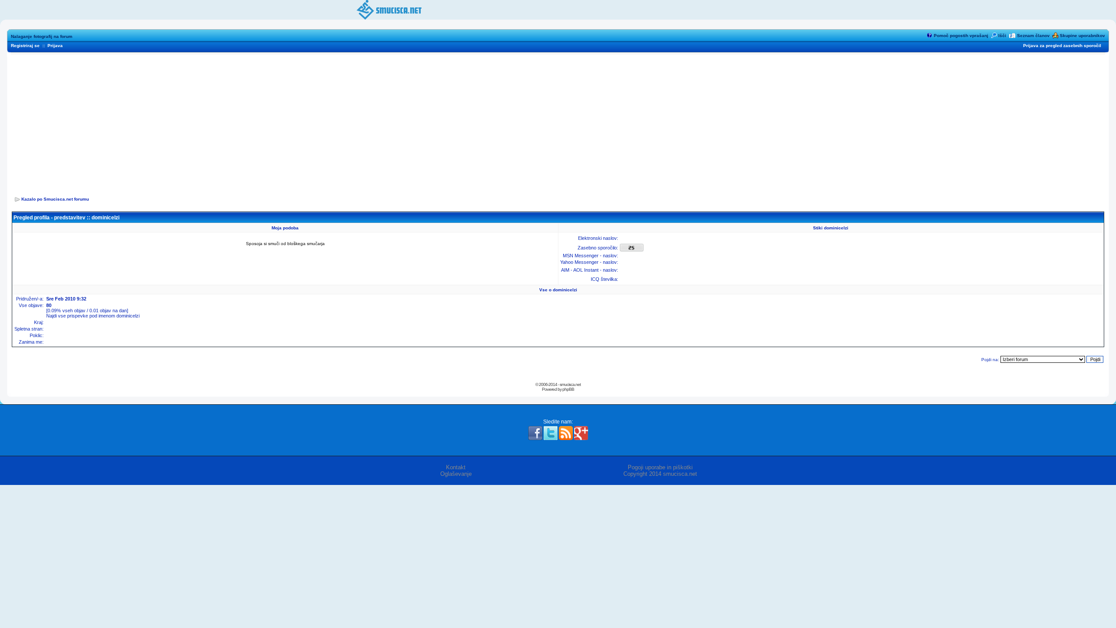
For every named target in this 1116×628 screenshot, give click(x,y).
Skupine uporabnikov (1082, 35)
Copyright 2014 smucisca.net (660, 474)
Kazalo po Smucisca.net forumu (55, 199)
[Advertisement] (558, 122)
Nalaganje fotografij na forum (41, 36)
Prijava (55, 45)
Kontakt (456, 467)
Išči (1002, 35)
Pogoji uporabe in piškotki (660, 467)
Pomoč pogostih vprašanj (961, 35)
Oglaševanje (456, 474)
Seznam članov (1033, 35)
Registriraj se (25, 45)
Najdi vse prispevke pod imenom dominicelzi (93, 315)
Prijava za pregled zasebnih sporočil (1062, 45)
